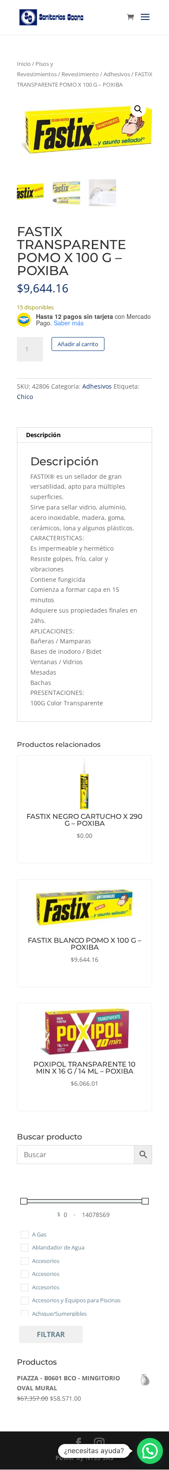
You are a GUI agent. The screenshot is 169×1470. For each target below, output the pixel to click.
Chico (25, 397)
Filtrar (51, 1334)
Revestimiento (80, 74)
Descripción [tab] (43, 435)
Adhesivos (117, 74)
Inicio (24, 64)
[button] (138, 109)
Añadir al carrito (78, 344)
